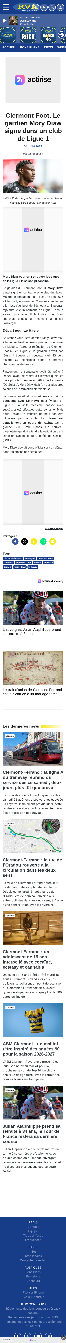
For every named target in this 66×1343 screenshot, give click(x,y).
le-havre (32, 567)
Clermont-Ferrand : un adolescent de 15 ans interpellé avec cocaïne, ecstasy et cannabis (27, 959)
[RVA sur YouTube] (38, 1336)
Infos (48, 47)
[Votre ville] (35, 7)
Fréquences (33, 1240)
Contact (33, 1226)
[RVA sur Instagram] (48, 1336)
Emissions (33, 1276)
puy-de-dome (45, 558)
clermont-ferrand (13, 558)
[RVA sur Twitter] (27, 1336)
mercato (48, 562)
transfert (8, 562)
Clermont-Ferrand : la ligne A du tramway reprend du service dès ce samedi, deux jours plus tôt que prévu (33, 780)
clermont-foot (23, 562)
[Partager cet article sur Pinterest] (33, 543)
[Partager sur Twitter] (23, 543)
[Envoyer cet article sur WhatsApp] (42, 543)
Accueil (9, 47)
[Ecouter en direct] (44, 7)
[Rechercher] (52, 7)
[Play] (5, 20)
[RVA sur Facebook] (17, 1336)
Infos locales (33, 1256)
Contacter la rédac (33, 1260)
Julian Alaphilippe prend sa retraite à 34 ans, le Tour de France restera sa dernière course (31, 1134)
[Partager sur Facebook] (14, 543)
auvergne (30, 558)
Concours (33, 1281)
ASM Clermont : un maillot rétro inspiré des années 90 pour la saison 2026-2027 (31, 1048)
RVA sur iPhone (33, 1292)
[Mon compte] (60, 7)
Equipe (33, 1231)
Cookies (7, 1339)
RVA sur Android (33, 1297)
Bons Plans (30, 47)
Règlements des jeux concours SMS (33, 1317)
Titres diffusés (33, 1235)
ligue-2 (7, 567)
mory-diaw (20, 567)
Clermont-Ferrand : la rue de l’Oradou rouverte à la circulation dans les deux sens (32, 867)
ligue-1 (37, 562)
